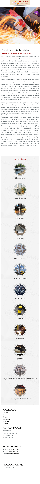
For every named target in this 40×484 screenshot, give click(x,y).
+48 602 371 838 (13, 451)
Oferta (5, 415)
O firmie (5, 412)
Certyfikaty (6, 419)
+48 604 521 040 (13, 449)
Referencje (6, 417)
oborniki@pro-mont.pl (14, 453)
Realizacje (6, 421)
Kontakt (5, 423)
